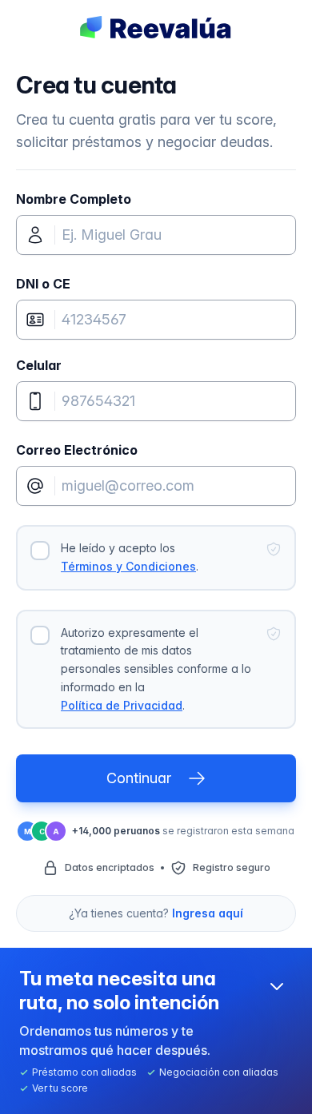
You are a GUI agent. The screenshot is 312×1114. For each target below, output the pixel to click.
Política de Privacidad (121, 705)
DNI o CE (43, 284)
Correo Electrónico (77, 450)
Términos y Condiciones (128, 566)
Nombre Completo (73, 199)
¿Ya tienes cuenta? (156, 913)
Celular (39, 365)
